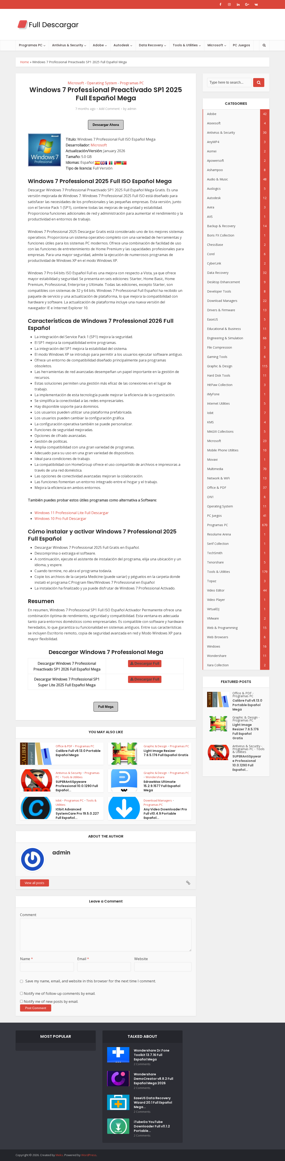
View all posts (34, 883)
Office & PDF (64, 746)
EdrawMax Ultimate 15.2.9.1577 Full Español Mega (162, 785)
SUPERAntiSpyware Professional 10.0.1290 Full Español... (77, 785)
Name (26, 958)
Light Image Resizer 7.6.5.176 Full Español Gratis (166, 753)
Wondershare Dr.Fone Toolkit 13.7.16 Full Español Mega (151, 1055)
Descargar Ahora (106, 125)
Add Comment (109, 109)
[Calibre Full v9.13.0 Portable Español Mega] (219, 699)
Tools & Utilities (185, 45)
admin (131, 109)
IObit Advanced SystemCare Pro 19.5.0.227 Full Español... (77, 813)
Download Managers (158, 800)
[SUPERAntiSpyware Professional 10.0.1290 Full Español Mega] (219, 752)
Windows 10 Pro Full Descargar (60, 518)
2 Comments (142, 1064)
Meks (59, 1155)
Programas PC (30, 45)
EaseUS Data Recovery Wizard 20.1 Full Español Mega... (153, 1102)
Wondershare (155, 777)
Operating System (102, 83)
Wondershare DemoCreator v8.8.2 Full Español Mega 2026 (153, 1078)
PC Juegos (241, 45)
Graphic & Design (155, 746)
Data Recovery (151, 45)
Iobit (58, 800)
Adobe (98, 45)
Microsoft (215, 45)
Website (141, 958)
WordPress (88, 1155)
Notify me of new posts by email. (51, 1001)
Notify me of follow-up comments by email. (59, 993)
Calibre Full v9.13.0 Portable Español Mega (78, 753)
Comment (28, 914)
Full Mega (105, 707)
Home (24, 62)
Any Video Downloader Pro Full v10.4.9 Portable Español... (165, 813)
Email (83, 958)
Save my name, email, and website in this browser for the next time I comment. (90, 981)
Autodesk (121, 45)
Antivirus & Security (67, 45)
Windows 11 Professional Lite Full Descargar (72, 512)
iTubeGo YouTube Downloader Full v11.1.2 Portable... (152, 1126)
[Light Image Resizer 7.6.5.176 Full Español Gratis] (219, 723)
